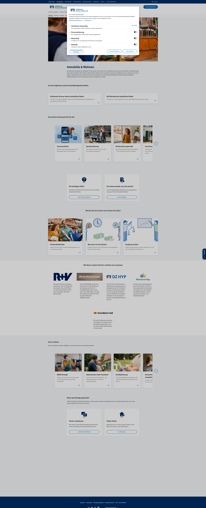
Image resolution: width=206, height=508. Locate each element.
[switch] (135, 32)
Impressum (87, 20)
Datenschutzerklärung (75, 20)
